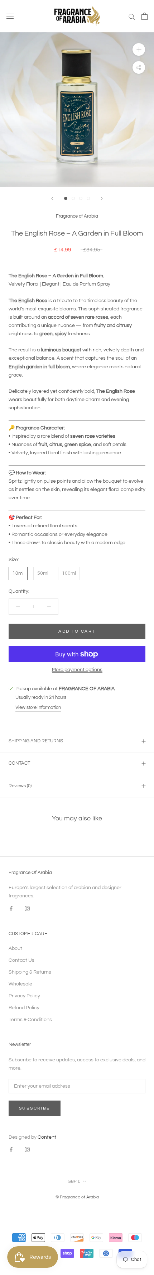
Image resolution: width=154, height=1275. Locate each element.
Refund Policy (24, 1007)
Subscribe (34, 1108)
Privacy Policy (24, 995)
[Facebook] (11, 909)
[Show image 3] (80, 198)
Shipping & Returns (30, 972)
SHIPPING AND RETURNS (36, 740)
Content (47, 1137)
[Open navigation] (10, 16)
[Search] (132, 16)
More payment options (77, 669)
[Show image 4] (88, 198)
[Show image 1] (65, 198)
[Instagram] (27, 909)
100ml (69, 573)
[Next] (102, 198)
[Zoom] (139, 49)
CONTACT (19, 763)
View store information (38, 707)
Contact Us (21, 960)
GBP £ (74, 1181)
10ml (18, 573)
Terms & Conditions (30, 1019)
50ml (42, 573)
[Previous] (52, 198)
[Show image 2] (73, 198)
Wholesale (20, 984)
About (15, 948)
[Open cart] (144, 16)
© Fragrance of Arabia (77, 1197)
